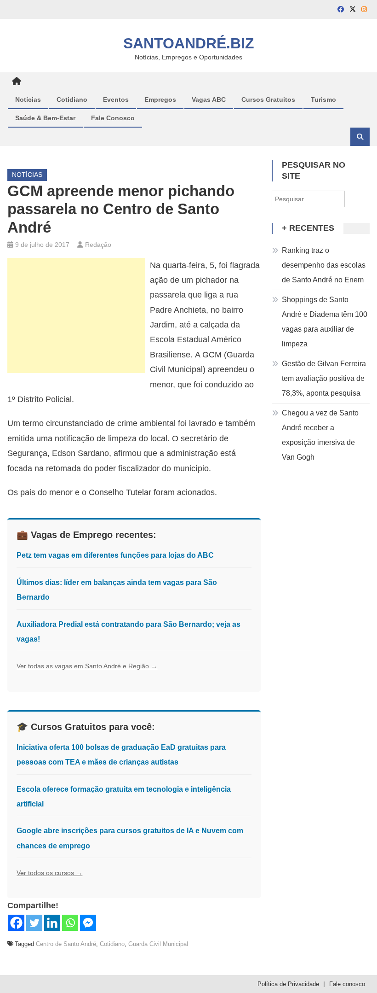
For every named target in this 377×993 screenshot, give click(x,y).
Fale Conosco (113, 118)
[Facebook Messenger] (88, 923)
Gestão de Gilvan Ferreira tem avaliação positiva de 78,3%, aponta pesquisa (324, 378)
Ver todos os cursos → (49, 872)
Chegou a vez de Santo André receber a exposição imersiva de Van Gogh (320, 435)
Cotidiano (72, 99)
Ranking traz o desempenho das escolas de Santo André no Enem (324, 265)
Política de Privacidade (288, 984)
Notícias (28, 99)
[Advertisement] (76, 315)
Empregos (160, 99)
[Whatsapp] (70, 923)
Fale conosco (347, 984)
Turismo (323, 99)
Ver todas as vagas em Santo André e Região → (87, 666)
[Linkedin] (52, 923)
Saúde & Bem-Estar (45, 118)
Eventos (116, 99)
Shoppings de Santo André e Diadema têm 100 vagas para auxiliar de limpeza (324, 322)
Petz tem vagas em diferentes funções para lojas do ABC (115, 555)
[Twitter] (34, 923)
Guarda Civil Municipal (158, 943)
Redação (98, 244)
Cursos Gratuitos (268, 99)
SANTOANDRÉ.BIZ (188, 43)
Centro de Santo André (66, 943)
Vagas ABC (209, 99)
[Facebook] (16, 923)
